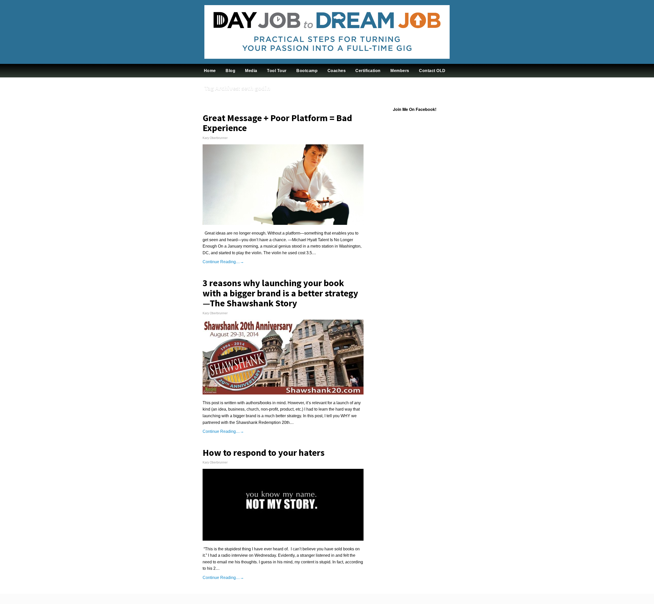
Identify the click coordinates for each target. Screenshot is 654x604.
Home (210, 70)
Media (251, 70)
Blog (230, 70)
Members (399, 70)
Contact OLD (432, 70)
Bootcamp (307, 70)
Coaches (337, 70)
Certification (368, 70)
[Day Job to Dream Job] (327, 63)
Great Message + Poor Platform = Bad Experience (277, 123)
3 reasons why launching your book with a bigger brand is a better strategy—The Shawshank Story (280, 293)
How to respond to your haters (263, 452)
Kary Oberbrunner (215, 138)
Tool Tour (277, 70)
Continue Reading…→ (223, 262)
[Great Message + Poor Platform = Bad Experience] (283, 184)
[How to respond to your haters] (283, 504)
